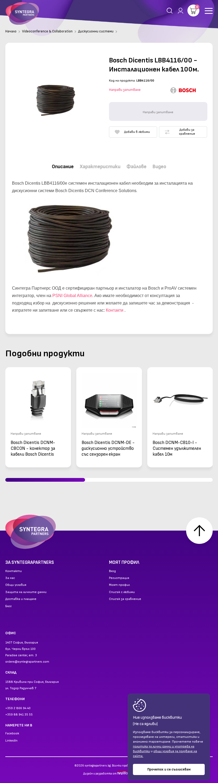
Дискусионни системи (96, 31)
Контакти (114, 310)
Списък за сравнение (125, 599)
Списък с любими (122, 592)
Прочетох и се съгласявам (169, 769)
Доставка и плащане (20, 599)
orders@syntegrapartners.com (27, 662)
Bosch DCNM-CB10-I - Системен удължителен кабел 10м (177, 448)
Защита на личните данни (26, 592)
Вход (112, 571)
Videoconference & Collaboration (47, 31)
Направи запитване (125, 90)
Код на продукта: (122, 81)
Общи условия (15, 585)
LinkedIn (11, 741)
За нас (10, 578)
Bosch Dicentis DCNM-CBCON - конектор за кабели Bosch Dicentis (33, 448)
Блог (8, 606)
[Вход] (179, 11)
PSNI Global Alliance (72, 295)
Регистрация (119, 578)
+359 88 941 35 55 (19, 715)
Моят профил (119, 585)
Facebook (12, 733)
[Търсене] (170, 11)
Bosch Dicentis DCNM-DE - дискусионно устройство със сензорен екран (108, 448)
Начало (10, 31)
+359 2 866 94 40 (18, 708)
